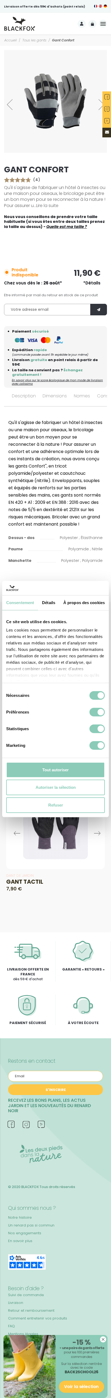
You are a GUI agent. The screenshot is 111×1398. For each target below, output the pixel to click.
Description (24, 396)
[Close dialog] (103, 1339)
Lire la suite (47, 205)
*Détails (91, 283)
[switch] (97, 712)
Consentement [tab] (20, 602)
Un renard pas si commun (31, 1225)
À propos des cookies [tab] (84, 602)
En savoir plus (20, 1240)
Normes (82, 396)
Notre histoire (20, 1217)
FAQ (11, 1326)
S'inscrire (56, 1089)
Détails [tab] (48, 602)
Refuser (55, 805)
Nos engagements (24, 1233)
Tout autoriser (55, 769)
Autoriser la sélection (56, 787)
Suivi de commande (26, 1294)
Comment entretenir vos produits (37, 1318)
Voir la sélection (81, 1387)
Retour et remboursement (31, 1310)
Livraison (15, 1302)
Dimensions (55, 396)
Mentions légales (23, 1333)
